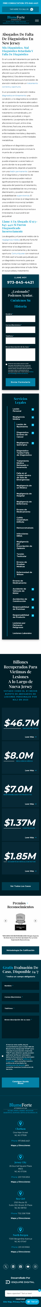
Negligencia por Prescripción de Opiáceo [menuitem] (24, 545)
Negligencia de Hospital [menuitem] (24, 495)
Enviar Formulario (20, 382)
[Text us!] (32, 1302)
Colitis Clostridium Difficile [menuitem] (22, 520)
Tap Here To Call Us (19, 9)
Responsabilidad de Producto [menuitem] (21, 616)
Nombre (9, 314)
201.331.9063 (24, 1247)
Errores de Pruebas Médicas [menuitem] (22, 564)
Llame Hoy (20, 280)
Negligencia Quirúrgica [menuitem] (22, 444)
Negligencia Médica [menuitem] (19, 418)
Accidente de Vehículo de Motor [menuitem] (19, 591)
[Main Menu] (37, 21)
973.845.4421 (24, 1141)
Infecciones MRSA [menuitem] (22, 535)
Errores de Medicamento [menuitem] (23, 511)
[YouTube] (28, 1266)
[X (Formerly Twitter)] (5, 1266)
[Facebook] (20, 1266)
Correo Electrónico (14, 325)
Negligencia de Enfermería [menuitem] (24, 503)
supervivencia (23, 196)
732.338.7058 (24, 1213)
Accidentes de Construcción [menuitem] (20, 600)
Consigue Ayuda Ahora (20, 1082)
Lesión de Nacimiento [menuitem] (22, 425)
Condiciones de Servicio (15, 1065)
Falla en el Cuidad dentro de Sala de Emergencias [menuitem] (24, 476)
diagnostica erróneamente (14, 96)
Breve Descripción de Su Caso (18, 347)
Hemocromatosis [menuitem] (25, 528)
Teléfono (10, 336)
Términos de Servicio (22, 373)
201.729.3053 (24, 1177)
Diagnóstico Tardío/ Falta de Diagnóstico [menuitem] (24, 453)
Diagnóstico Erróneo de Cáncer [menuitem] (22, 434)
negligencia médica (11, 240)
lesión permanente (18, 171)
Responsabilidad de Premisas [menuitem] (21, 608)
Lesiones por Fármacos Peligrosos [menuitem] (19, 625)
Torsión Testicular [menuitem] (21, 555)
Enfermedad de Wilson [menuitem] (24, 573)
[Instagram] (35, 1266)
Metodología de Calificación (20, 950)
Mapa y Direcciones (20, 1145)
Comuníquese (18, 253)
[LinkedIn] (13, 1266)
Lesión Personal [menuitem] (17, 410)
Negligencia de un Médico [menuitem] (24, 487)
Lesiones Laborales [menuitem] (22, 633)
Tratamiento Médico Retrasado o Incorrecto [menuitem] (23, 464)
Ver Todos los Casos (20, 886)
